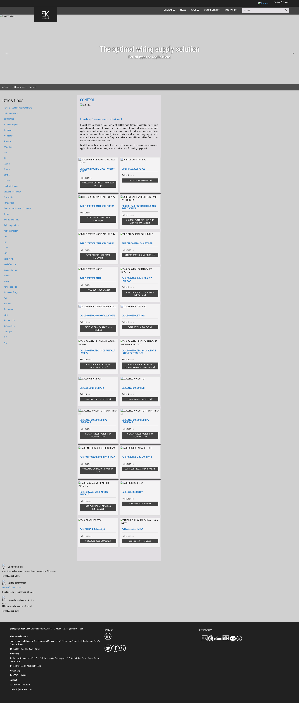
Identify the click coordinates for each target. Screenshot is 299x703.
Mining (6, 281)
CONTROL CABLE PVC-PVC (138, 180)
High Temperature (11, 219)
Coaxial (7, 163)
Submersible (9, 320)
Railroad (7, 303)
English (277, 2)
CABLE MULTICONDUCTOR (138, 399)
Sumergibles (9, 326)
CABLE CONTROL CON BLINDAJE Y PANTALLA (140, 293)
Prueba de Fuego (11, 292)
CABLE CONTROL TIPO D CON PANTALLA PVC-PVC (98, 365)
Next (292, 52)
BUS (5, 152)
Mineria (7, 275)
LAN (5, 236)
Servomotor (9, 309)
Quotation (231, 10)
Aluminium (8, 135)
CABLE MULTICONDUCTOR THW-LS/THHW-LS (98, 435)
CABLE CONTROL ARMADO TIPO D (138, 469)
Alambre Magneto (11, 124)
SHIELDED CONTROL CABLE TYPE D (138, 255)
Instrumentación (11, 231)
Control (7, 175)
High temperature (11, 225)
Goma (6, 214)
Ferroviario (8, 197)
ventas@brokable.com (12, 587)
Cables (195, 9)
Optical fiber (9, 119)
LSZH (6, 247)
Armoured (8, 147)
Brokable (169, 9)
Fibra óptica (9, 203)
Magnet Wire (9, 259)
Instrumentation (11, 113)
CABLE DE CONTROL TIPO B (96, 399)
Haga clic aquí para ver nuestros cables (101, 119)
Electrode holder (11, 186)
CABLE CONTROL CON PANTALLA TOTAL (98, 328)
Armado (7, 141)
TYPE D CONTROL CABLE (97, 290)
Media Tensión (10, 264)
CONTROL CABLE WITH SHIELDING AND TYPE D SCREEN (140, 221)
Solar (6, 315)
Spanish (286, 2)
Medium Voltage (11, 270)
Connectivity (212, 9)
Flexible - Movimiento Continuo (17, 208)
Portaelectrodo (10, 287)
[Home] (45, 14)
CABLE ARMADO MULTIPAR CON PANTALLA (98, 507)
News (183, 9)
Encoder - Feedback (12, 191)
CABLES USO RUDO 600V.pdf (96, 541)
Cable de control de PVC (138, 541)
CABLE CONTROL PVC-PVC (138, 327)
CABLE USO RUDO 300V (138, 503)
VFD (5, 337)
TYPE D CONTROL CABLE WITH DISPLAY (98, 219)
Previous (6, 52)
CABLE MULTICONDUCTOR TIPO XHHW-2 (98, 470)
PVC (5, 298)
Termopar (8, 331)
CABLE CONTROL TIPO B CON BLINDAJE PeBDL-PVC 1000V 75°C (138, 365)
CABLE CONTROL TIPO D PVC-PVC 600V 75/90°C (98, 184)
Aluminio (8, 130)
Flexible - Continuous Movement (18, 107)
